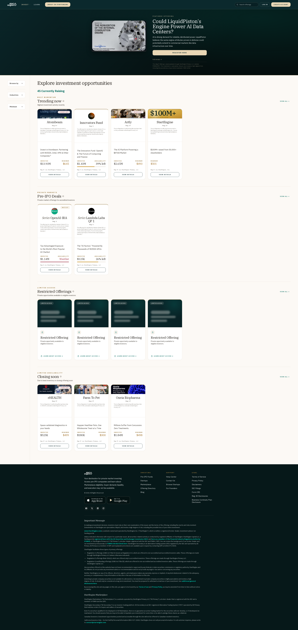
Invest (25, 4)
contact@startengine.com (96, 624)
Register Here (180, 53)
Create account (281, 4)
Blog (142, 493)
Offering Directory (148, 489)
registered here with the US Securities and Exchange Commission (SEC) (121, 540)
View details (55, 174)
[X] (92, 509)
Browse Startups (173, 485)
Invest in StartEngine (57, 4)
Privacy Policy (197, 481)
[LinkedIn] (98, 509)
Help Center (171, 478)
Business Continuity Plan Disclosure (202, 502)
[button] (54, 326)
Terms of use (144, 588)
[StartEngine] (11, 4)
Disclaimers (196, 485)
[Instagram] (103, 509)
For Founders (171, 489)
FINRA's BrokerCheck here (117, 545)
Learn (37, 4)
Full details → (157, 59)
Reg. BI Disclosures (200, 497)
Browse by (14, 83)
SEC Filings (196, 489)
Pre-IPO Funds (147, 478)
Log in (265, 4)
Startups (144, 481)
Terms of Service (199, 478)
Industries (14, 95)
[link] (54, 144)
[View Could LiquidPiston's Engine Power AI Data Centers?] (119, 36)
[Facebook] (86, 509)
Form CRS (196, 493)
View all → (285, 101)
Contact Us (170, 481)
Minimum (13, 107)
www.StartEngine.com (92, 532)
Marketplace (146, 485)
